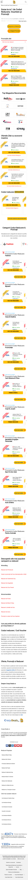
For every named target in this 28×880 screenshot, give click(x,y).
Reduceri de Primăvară (7, 570)
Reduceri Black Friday (7, 755)
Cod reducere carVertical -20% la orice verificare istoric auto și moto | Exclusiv (17, 176)
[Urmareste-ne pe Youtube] (18, 745)
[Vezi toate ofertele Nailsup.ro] (7, 99)
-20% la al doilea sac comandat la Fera (17, 540)
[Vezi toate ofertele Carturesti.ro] (7, 114)
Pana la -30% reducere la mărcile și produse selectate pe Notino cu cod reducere (17, 355)
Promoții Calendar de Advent (8, 763)
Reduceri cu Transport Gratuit (8, 789)
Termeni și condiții (8, 874)
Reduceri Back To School (7, 776)
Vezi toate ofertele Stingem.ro (12, 208)
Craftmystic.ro (15, 298)
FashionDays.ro (16, 268)
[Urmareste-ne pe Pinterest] (15, 745)
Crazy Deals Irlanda (19, 877)
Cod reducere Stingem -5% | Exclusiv (15, 199)
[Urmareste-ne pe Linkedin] (21, 745)
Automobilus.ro (16, 515)
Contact (17, 867)
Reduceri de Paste (6, 598)
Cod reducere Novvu (6, 819)
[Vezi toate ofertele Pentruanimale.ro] (20, 114)
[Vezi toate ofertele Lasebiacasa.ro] (7, 106)
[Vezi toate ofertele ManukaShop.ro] (20, 121)
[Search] (25, 2)
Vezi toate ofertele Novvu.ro (14, 169)
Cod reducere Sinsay (6, 802)
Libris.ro (14, 390)
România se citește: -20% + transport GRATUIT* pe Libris (17, 385)
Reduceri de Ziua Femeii (7, 587)
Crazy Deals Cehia (8, 877)
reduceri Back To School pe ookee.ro (17, 415)
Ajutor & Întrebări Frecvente (11, 869)
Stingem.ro (15, 329)
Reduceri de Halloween (7, 781)
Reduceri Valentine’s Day (7, 772)
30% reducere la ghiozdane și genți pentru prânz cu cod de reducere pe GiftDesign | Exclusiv (18, 145)
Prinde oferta (13, 392)
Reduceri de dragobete (7, 583)
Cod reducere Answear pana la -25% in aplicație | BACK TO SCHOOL (17, 49)
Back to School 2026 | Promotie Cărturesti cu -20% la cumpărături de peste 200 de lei (18, 78)
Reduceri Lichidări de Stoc (8, 607)
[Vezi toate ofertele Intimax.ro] (7, 121)
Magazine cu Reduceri (14, 26)
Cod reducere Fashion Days (8, 798)
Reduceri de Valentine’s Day (8, 578)
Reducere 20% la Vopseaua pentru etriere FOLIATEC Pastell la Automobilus (17, 510)
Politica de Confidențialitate (13, 872)
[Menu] (2, 2)
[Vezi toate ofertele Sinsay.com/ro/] (20, 128)
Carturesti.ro (13, 83)
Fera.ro (14, 545)
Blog (21, 869)
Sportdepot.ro (15, 484)
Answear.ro (13, 54)
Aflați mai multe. (20, 858)
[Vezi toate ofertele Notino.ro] (20, 106)
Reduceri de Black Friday (7, 603)
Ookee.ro (14, 420)
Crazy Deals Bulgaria (19, 874)
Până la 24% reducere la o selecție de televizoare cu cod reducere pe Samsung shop (18, 63)
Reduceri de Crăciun (6, 759)
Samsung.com (14, 68)
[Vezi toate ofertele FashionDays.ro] (20, 99)
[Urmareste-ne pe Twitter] (10, 745)
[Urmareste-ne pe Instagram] (12, 745)
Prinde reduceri (14, 85)
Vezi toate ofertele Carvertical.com (14, 186)
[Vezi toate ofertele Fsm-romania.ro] (7, 128)
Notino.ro (14, 360)
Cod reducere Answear (7, 806)
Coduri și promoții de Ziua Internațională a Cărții (13, 574)
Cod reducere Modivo (6, 815)
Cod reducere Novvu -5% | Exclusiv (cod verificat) (17, 160)
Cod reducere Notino (6, 824)
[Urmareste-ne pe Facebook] (7, 745)
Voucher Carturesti (6, 811)
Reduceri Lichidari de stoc (8, 785)
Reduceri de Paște (6, 768)
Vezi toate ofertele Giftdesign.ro (14, 155)
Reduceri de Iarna (5, 612)
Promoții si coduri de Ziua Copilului (10, 616)
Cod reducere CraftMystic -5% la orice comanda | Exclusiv (17, 293)
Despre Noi (11, 867)
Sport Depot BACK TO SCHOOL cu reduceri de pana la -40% (17, 479)
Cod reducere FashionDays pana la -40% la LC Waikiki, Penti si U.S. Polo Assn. (17, 263)
